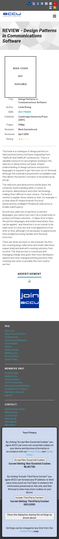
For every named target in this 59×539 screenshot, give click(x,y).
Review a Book (12, 379)
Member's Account (14, 392)
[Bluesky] (29, 3)
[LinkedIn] (42, 3)
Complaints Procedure (16, 389)
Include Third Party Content (29, 497)
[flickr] (50, 3)
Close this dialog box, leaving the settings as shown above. (29, 516)
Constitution (11, 343)
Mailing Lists (11, 353)
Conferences (11, 337)
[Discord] (50, 7)
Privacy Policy (12, 356)
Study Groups (11, 350)
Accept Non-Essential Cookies (29, 460)
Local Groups (11, 415)
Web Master (11, 422)
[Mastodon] (33, 3)
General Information (15, 409)
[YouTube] (55, 3)
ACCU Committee (13, 382)
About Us (9, 330)
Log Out (9, 395)
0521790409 (24, 112)
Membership (11, 412)
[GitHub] (46, 3)
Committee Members (16, 340)
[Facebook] (38, 3)
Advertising (10, 418)
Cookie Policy (11, 359)
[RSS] (55, 7)
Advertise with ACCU (15, 334)
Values (8, 346)
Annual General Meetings (17, 385)
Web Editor (10, 425)
